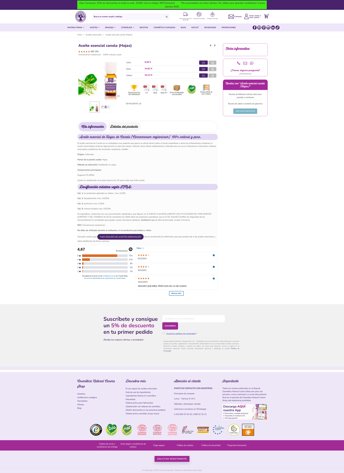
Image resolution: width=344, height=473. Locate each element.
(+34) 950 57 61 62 (183, 414)
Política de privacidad (211, 445)
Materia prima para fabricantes (139, 402)
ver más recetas (245, 111)
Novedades (82, 401)
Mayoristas (130, 399)
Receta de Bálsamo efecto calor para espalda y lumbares (245, 96)
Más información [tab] (92, 126)
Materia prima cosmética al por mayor (142, 413)
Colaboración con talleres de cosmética (143, 406)
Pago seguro (159, 445)
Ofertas (80, 404)
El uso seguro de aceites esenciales (141, 388)
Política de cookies (185, 445)
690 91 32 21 (200, 414)
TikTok (277, 28)
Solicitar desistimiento (172, 458)
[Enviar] (166, 16)
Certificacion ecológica (87, 397)
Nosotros (81, 393)
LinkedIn (273, 28)
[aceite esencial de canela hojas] (118, 96)
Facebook (255, 28)
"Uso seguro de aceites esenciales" (120, 236)
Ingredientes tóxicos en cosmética (141, 395)
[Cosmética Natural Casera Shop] (80, 16)
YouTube (259, 28)
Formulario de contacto (184, 393)
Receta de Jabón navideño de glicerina (245, 103)
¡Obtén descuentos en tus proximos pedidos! (145, 410)
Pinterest (264, 28)
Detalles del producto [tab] (124, 126)
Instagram (268, 28)
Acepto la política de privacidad (181, 333)
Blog (79, 408)
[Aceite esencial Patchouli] (211, 45)
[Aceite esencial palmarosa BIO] (215, 45)
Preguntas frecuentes (236, 445)
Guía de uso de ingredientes (138, 392)
